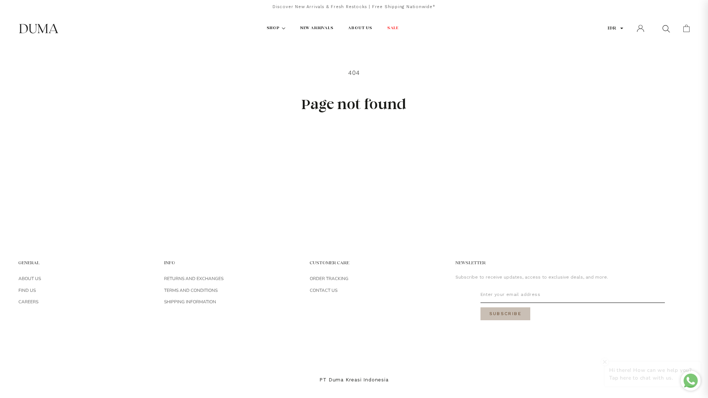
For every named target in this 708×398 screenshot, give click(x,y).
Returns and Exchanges (193, 279)
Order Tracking (329, 279)
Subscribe (505, 313)
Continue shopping (354, 137)
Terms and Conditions (191, 290)
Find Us (27, 290)
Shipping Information (190, 302)
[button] (666, 28)
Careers (28, 302)
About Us (29, 279)
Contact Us (323, 290)
